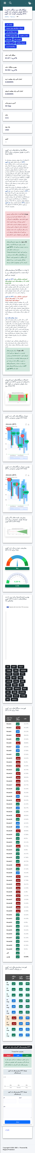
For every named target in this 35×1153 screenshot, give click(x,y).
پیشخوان (7, 16)
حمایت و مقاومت (24, 35)
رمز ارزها (13, 16)
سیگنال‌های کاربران (10, 46)
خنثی (18, 1055)
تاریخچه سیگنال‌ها (21, 43)
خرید (27, 1055)
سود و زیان (8, 39)
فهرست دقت (17, 39)
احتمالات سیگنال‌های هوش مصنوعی (14, 28)
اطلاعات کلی (9, 24)
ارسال (17, 1122)
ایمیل (20, 1097)
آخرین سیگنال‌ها (10, 43)
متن (4, 1106)
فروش (8, 1055)
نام (4, 1097)
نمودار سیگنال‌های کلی (11, 32)
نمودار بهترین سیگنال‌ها (11, 35)
